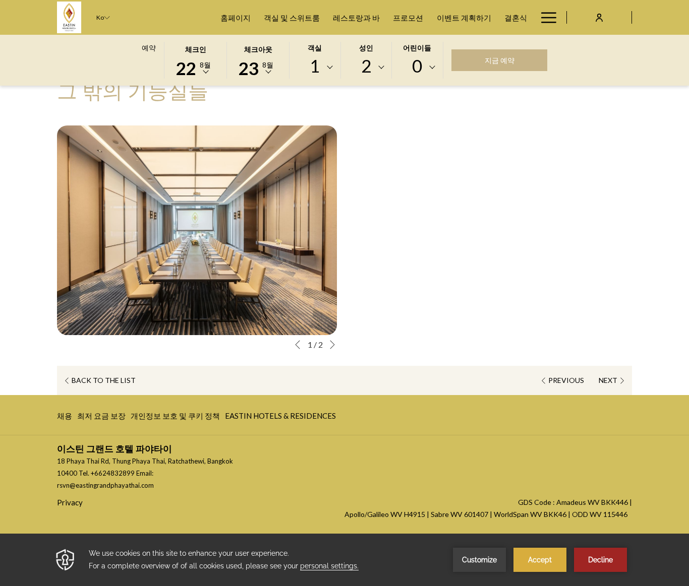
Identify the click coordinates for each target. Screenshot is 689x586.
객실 (315, 47)
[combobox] (315, 67)
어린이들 (417, 47)
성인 (366, 47)
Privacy (70, 502)
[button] (196, 59)
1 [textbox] (315, 66)
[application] (344, 560)
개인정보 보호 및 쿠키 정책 (175, 418)
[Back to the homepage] (69, 17)
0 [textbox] (417, 66)
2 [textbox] (366, 66)
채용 (64, 418)
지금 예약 (499, 60)
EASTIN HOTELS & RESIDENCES (280, 418)
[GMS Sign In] (599, 17)
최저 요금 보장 (101, 418)
